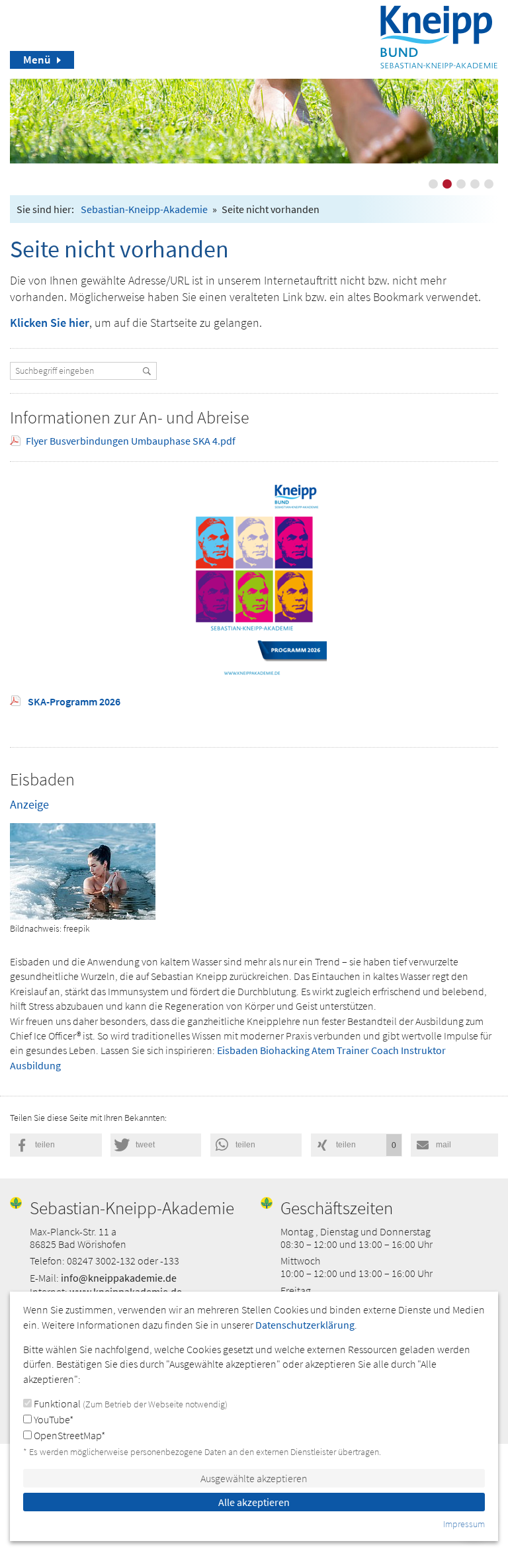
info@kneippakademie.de (119, 1277)
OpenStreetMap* (68, 1435)
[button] (56, 1145)
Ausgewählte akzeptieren (254, 1478)
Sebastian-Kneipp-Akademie (144, 209)
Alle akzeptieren (254, 1502)
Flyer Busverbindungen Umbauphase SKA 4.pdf (130, 440)
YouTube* (52, 1419)
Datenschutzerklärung (305, 1324)
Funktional (130, 1403)
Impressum (464, 1524)
